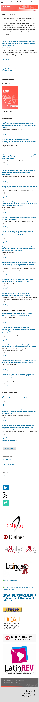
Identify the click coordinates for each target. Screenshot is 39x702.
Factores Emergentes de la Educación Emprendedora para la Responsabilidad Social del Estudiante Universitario (18, 172)
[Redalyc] (19, 553)
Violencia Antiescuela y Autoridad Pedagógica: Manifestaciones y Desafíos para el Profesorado (16, 294)
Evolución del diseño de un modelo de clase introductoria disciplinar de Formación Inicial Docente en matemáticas (19, 411)
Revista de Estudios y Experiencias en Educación (19, 2)
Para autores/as (7, 462)
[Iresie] (12, 611)
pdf (5, 134)
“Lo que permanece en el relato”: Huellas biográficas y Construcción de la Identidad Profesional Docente (19, 361)
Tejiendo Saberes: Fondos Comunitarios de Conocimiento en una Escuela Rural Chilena (15, 397)
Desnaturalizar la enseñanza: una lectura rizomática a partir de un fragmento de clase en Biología (18, 314)
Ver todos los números (8, 440)
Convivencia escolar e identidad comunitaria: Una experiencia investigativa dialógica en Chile (17, 280)
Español (5, 478)
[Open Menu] (2, 2)
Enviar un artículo (9, 448)
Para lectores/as (7, 459)
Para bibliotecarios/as (8, 464)
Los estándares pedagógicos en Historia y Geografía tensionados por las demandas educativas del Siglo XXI (19, 345)
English (5, 475)
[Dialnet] (14, 539)
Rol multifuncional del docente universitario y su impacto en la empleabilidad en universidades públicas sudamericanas (19, 141)
